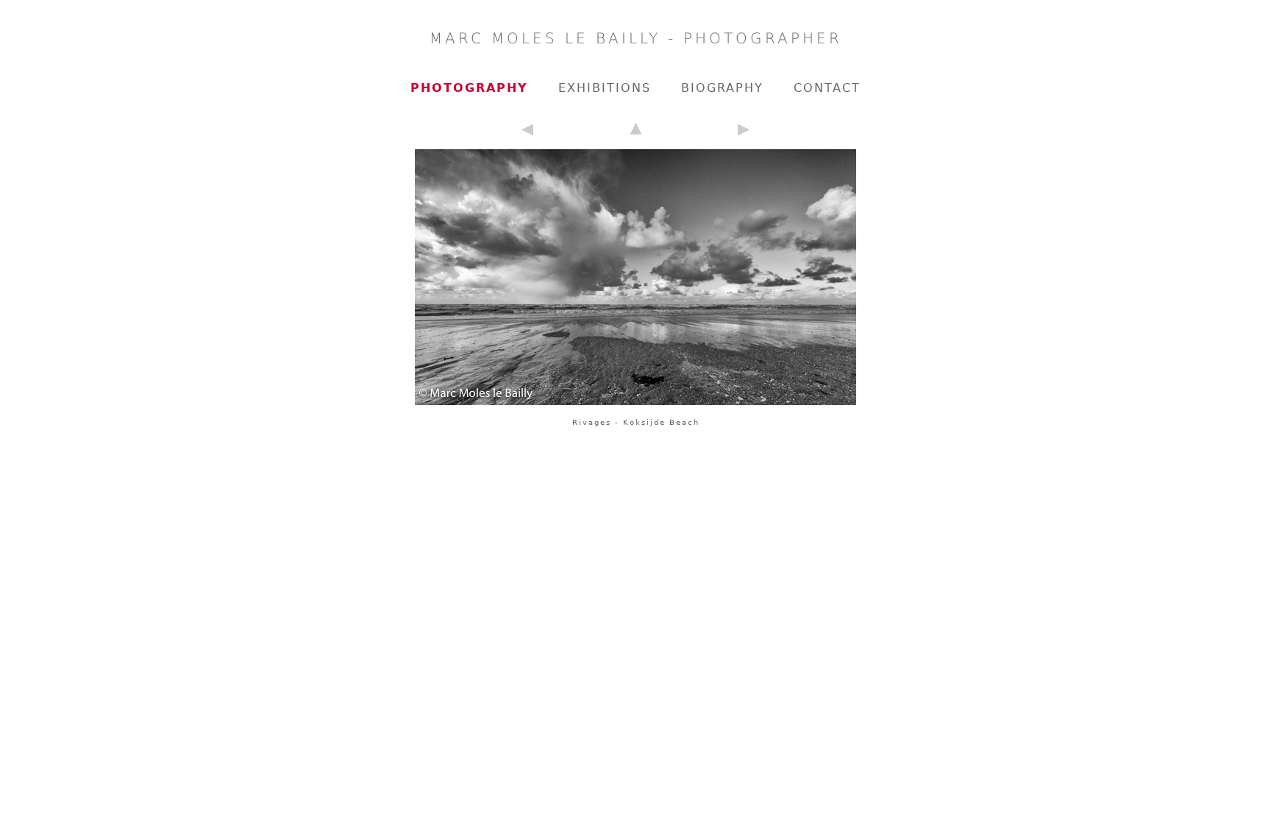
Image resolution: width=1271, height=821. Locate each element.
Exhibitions (604, 88)
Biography (722, 88)
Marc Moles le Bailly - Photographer (636, 38)
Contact (827, 88)
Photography (469, 88)
